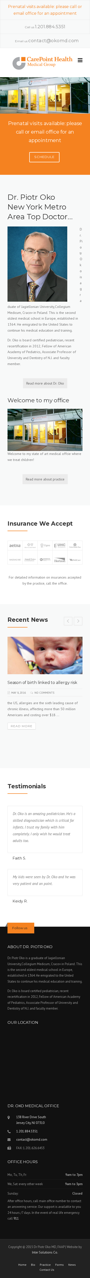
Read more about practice (45, 479)
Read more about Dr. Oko (45, 383)
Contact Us (47, 1269)
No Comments (44, 692)
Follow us (19, 928)
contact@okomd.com (53, 40)
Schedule (44, 157)
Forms (59, 1264)
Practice (45, 1264)
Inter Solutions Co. (45, 1252)
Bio (33, 1264)
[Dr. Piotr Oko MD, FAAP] (42, 62)
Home (22, 1264)
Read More (21, 726)
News (72, 1264)
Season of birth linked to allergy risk (42, 682)
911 (16, 1218)
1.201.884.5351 (50, 26)
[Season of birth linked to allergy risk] (45, 655)
